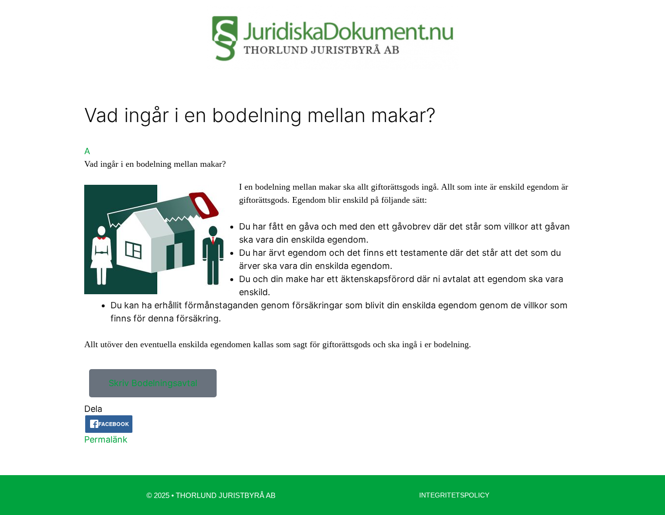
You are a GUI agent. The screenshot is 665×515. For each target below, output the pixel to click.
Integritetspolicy (454, 495)
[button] (332, 157)
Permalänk (106, 439)
